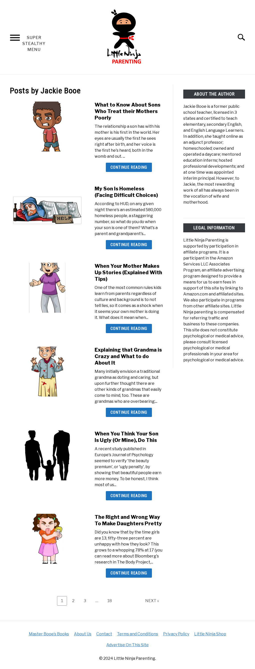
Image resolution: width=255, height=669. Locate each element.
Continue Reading (129, 167)
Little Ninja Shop (210, 634)
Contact (104, 634)
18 (111, 600)
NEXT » (152, 600)
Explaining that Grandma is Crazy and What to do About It (128, 356)
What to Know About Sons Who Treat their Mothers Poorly (127, 111)
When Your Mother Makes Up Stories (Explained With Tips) (128, 272)
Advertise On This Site (127, 645)
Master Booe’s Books (49, 634)
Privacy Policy (176, 634)
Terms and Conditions (137, 634)
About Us (82, 634)
